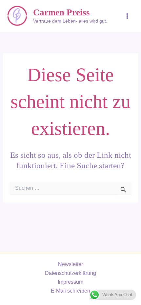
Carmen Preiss (61, 12)
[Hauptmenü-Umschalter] (127, 16)
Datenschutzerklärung (70, 273)
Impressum (70, 282)
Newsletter (70, 264)
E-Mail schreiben (70, 291)
